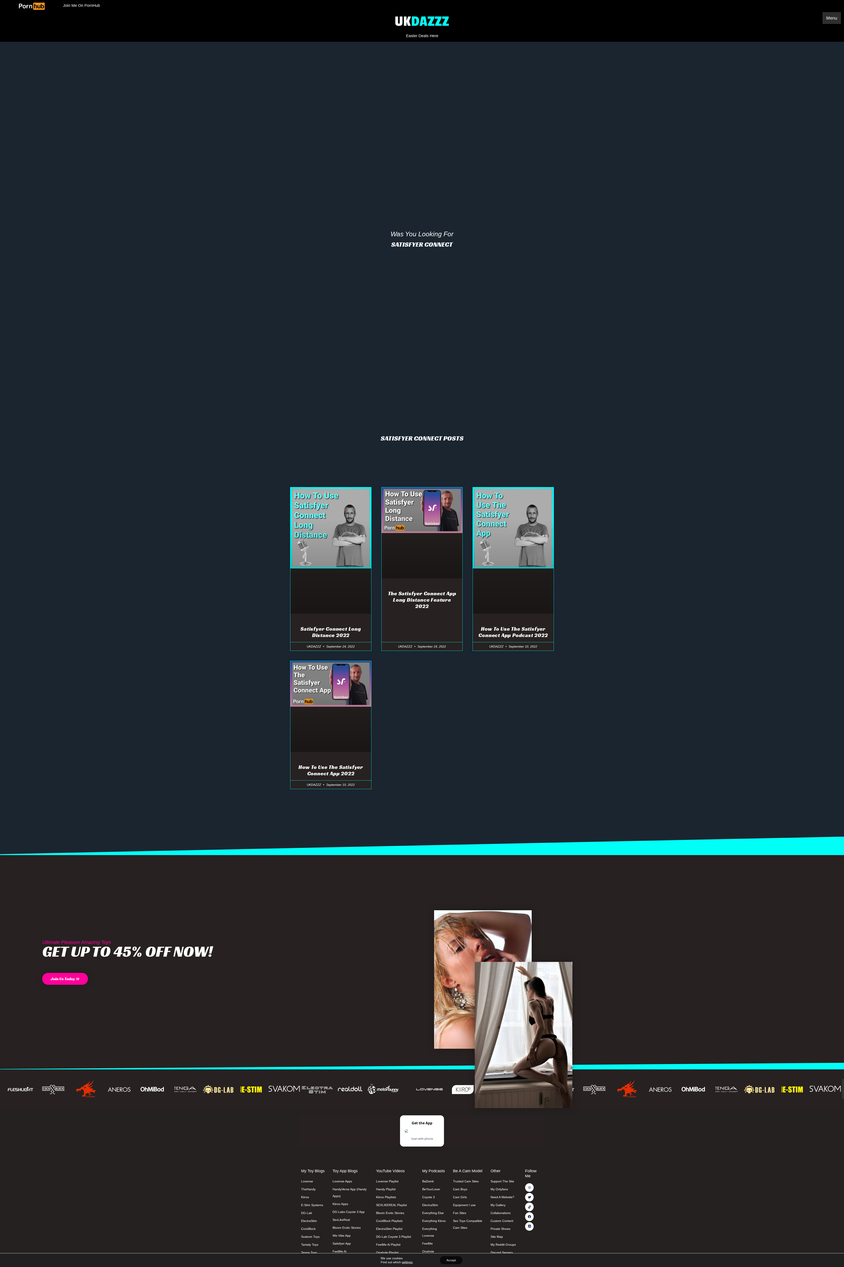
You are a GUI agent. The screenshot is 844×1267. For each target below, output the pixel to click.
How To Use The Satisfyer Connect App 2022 (330, 770)
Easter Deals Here (422, 36)
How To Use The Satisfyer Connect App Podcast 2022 (513, 632)
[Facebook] (529, 1216)
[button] (65, 979)
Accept (451, 1260)
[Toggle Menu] (832, 18)
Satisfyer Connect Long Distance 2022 (330, 632)
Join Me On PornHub (81, 5)
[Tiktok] (529, 1207)
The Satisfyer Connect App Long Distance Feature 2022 (422, 600)
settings (407, 1262)
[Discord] (529, 1226)
